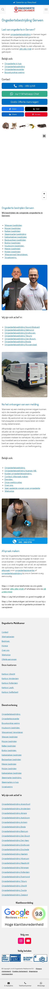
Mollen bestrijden (13, 252)
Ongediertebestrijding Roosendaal (21, 344)
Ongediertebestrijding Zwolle (14, 890)
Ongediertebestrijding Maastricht (15, 863)
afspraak (6, 570)
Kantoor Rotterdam (10, 683)
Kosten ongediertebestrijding (18, 473)
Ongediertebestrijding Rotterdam (16, 872)
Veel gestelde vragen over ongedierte (22, 488)
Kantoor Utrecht (8, 674)
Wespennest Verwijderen (16, 254)
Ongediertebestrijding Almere (14, 813)
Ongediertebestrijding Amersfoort (16, 804)
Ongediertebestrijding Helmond (19, 330)
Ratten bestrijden (12, 231)
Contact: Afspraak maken (16, 476)
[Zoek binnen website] (3, 9)
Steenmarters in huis (10, 782)
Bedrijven (6, 641)
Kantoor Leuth (8, 688)
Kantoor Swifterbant (10, 692)
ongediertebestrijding (21, 34)
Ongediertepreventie (14, 69)
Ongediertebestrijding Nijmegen (15, 868)
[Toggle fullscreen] (44, 136)
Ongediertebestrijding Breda (18, 342)
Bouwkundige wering (14, 72)
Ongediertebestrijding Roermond (16, 877)
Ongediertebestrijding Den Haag (15, 840)
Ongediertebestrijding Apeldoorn (16, 818)
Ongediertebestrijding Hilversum (15, 859)
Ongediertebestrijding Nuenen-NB (21, 471)
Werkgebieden (8, 637)
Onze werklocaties (13, 482)
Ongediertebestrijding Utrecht (14, 886)
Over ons (9, 485)
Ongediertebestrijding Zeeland (15, 895)
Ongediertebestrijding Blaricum (15, 831)
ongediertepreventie (25, 570)
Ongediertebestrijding (15, 66)
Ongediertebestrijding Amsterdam (16, 809)
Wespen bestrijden (13, 225)
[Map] (24, 167)
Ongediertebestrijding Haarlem (15, 854)
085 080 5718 (25, 49)
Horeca (5, 646)
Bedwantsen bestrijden (15, 240)
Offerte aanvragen (9, 659)
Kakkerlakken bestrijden (16, 237)
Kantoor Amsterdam (10, 679)
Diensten (9, 479)
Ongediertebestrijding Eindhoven (20, 333)
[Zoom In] (44, 194)
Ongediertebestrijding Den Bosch (20, 339)
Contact (5, 632)
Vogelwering (11, 257)
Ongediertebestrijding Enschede (15, 849)
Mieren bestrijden (12, 249)
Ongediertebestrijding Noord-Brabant (22, 327)
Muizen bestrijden (13, 228)
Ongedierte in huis (13, 63)
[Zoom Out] (44, 197)
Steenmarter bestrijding (15, 234)
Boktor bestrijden (13, 243)
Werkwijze (9, 491)
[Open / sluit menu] (46, 9)
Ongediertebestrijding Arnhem (14, 822)
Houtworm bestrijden (14, 246)
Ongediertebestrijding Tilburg (18, 336)
